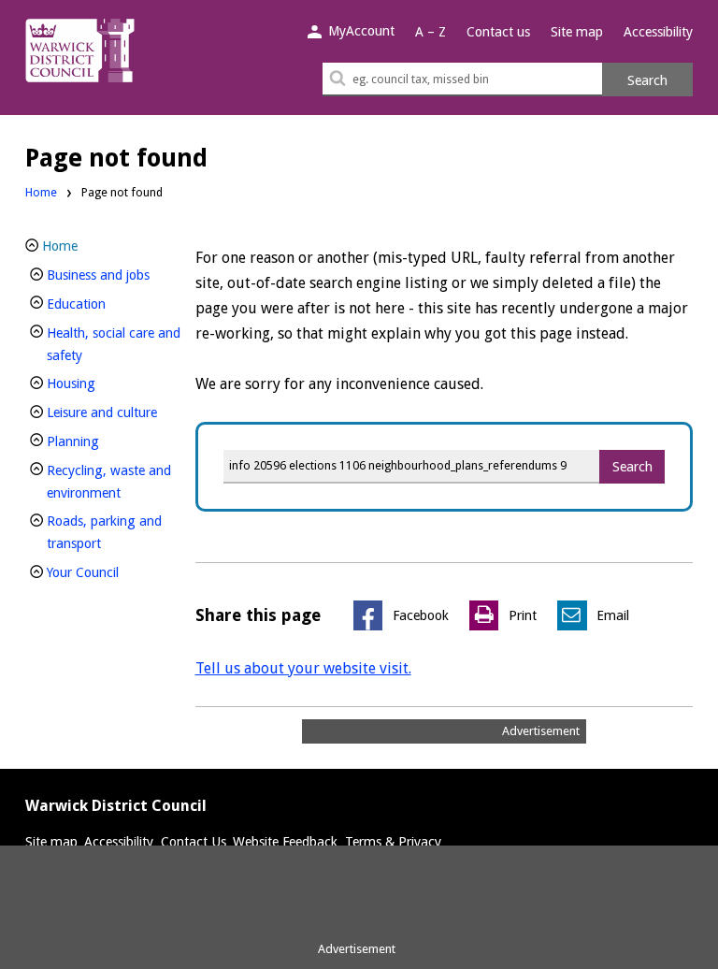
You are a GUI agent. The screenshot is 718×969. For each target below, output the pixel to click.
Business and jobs (115, 274)
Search (647, 80)
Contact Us (193, 841)
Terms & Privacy (393, 841)
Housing (102, 383)
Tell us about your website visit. (303, 668)
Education (107, 303)
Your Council (114, 572)
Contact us (498, 31)
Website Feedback (285, 841)
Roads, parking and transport (105, 532)
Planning (104, 441)
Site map (577, 31)
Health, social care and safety (113, 344)
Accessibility (658, 31)
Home (41, 192)
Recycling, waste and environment (115, 481)
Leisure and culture (115, 412)
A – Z (430, 31)
